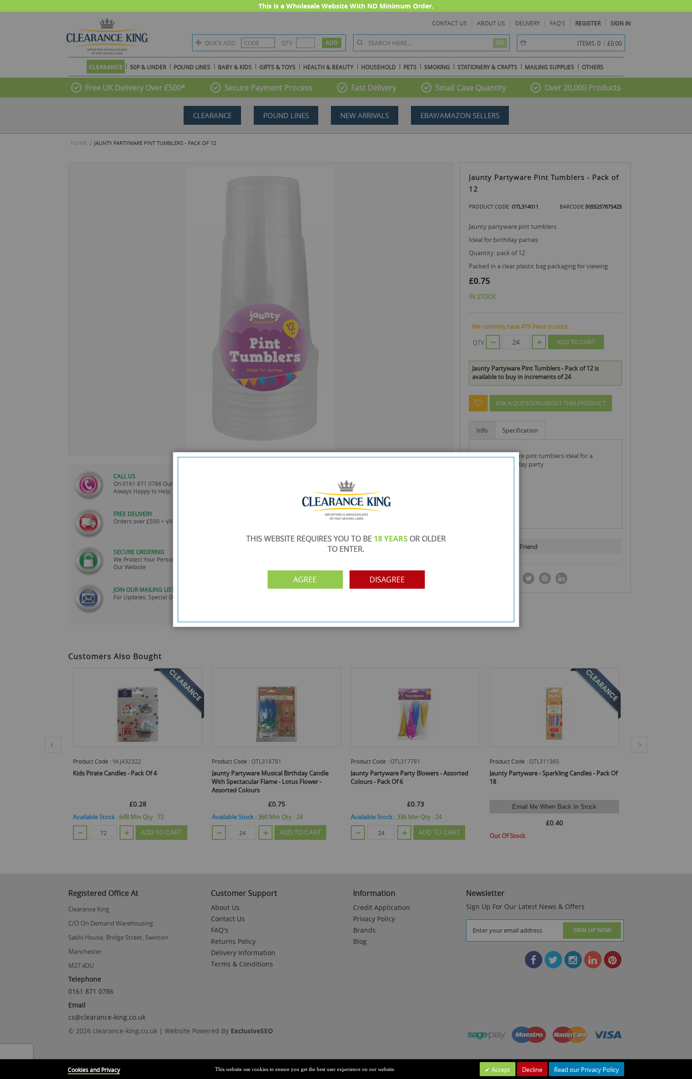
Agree (305, 579)
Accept (500, 1069)
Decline (532, 1069)
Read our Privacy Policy (586, 1069)
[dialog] (346, 539)
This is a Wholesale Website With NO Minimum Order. (346, 5)
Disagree (387, 579)
